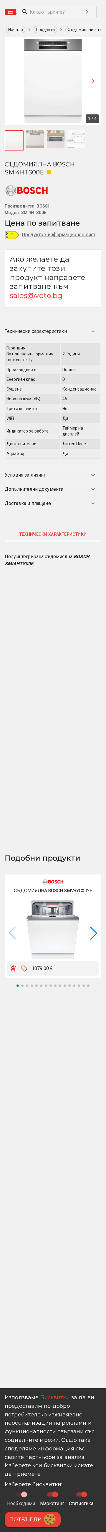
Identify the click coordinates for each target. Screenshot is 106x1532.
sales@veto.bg (36, 295)
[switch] (55, 1494)
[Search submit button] (86, 12)
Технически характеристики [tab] (53, 534)
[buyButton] (13, 968)
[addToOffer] (24, 968)
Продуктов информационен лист (58, 234)
